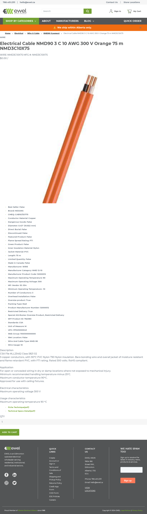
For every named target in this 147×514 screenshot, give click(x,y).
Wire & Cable (33, 33)
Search (87, 11)
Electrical (18, 33)
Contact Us (112, 2)
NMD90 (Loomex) (51, 33)
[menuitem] (21, 21)
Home (7, 33)
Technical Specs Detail (21, 411)
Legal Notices (126, 510)
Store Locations (132, 2)
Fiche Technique (18, 407)
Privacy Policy (137, 510)
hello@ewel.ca (27, 2)
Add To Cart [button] (9, 432)
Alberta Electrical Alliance (27, 510)
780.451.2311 (9, 2)
